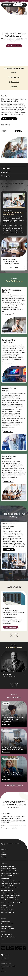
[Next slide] (16, 685)
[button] (11, 635)
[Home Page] (7, 5)
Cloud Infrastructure (7, 866)
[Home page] (14, 948)
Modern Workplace (7, 890)
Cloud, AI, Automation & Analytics (12, 903)
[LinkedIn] (2, 955)
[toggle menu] (24, 4)
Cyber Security (5, 878)
